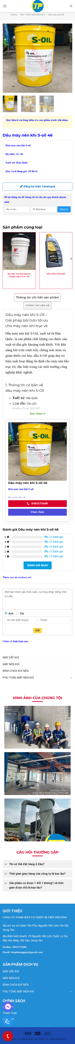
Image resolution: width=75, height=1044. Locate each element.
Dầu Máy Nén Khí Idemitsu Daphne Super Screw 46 (19, 275)
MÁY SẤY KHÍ (11, 657)
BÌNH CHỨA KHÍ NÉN (15, 671)
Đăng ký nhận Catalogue (39, 186)
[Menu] (5, 6)
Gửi (37, 630)
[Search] (71, 6)
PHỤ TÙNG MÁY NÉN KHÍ (32, 14)
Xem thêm (36, 413)
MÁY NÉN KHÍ (11, 664)
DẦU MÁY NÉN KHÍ (56, 274)
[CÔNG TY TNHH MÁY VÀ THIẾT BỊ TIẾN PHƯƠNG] (37, 6)
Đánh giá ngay (37, 565)
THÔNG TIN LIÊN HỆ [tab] (37, 305)
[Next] (66, 58)
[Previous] (8, 58)
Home (14, 14)
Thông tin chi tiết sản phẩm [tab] (37, 297)
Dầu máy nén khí (56, 14)
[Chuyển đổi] (71, 678)
